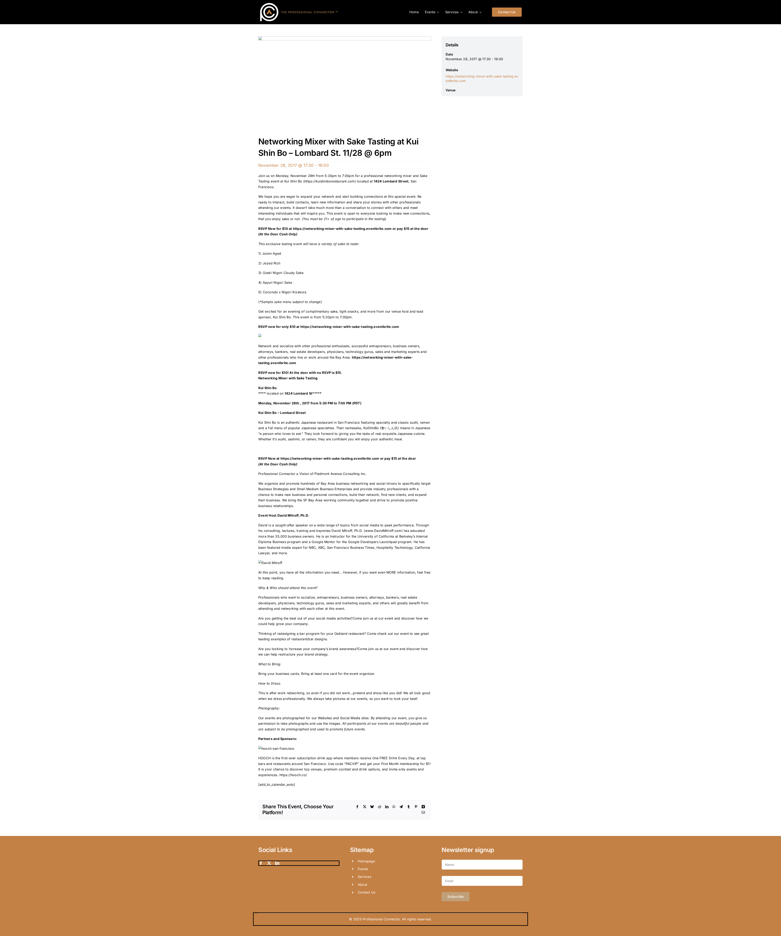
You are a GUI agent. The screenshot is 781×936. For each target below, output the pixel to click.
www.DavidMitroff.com (383, 531)
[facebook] (261, 863)
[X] (364, 807)
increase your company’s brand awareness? (323, 649)
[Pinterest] (416, 807)
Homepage (366, 861)
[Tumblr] (408, 807)
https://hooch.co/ (293, 775)
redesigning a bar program (298, 634)
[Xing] (423, 807)
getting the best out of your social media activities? (312, 618)
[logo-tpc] (299, 3)
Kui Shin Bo (282, 317)
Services (364, 877)
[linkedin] (277, 863)
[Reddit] (379, 807)
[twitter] (269, 863)
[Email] (423, 812)
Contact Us (366, 892)
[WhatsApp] (393, 807)
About (362, 885)
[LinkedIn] (386, 807)
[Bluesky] (372, 807)
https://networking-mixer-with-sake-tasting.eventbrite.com (342, 229)
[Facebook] (357, 807)
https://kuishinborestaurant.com (329, 181)
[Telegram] (401, 807)
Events (363, 869)
